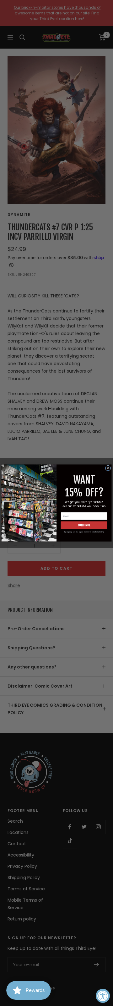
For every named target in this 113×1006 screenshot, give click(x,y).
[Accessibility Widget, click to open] (103, 996)
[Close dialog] (107, 468)
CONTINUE (84, 525)
